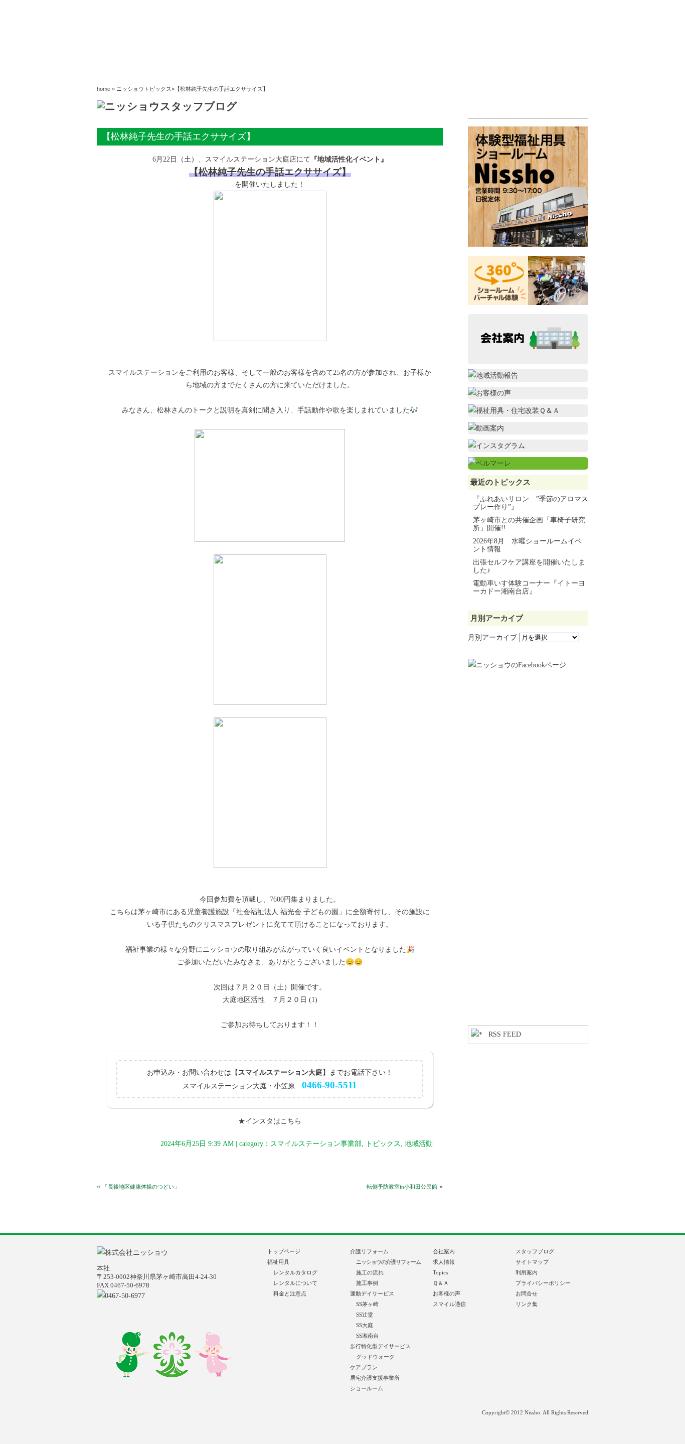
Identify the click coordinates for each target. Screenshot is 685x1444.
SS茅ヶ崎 (367, 1304)
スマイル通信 (449, 1304)
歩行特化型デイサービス (380, 1346)
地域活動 (419, 1143)
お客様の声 (446, 1293)
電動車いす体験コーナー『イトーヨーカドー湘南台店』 (529, 587)
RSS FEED (504, 1034)
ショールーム (366, 1388)
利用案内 (527, 1272)
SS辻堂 (364, 1315)
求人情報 (444, 1262)
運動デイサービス (372, 1293)
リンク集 (527, 1304)
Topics (440, 1272)
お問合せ (527, 1293)
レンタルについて (295, 1283)
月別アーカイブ (492, 637)
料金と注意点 (289, 1293)
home (103, 89)
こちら (290, 1121)
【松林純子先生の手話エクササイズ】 (178, 136)
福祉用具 (281, 1262)
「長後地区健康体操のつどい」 (141, 1187)
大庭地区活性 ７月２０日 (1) (270, 999)
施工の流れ (370, 1272)
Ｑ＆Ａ (441, 1283)
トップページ (283, 1251)
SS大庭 (364, 1325)
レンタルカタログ (295, 1272)
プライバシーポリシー (543, 1283)
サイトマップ (532, 1262)
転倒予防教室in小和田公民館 (402, 1187)
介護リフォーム (369, 1251)
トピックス (383, 1143)
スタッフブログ (535, 1251)
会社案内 (444, 1251)
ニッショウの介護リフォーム (388, 1262)
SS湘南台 (367, 1336)
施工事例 (367, 1283)
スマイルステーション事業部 (316, 1143)
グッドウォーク (375, 1357)
